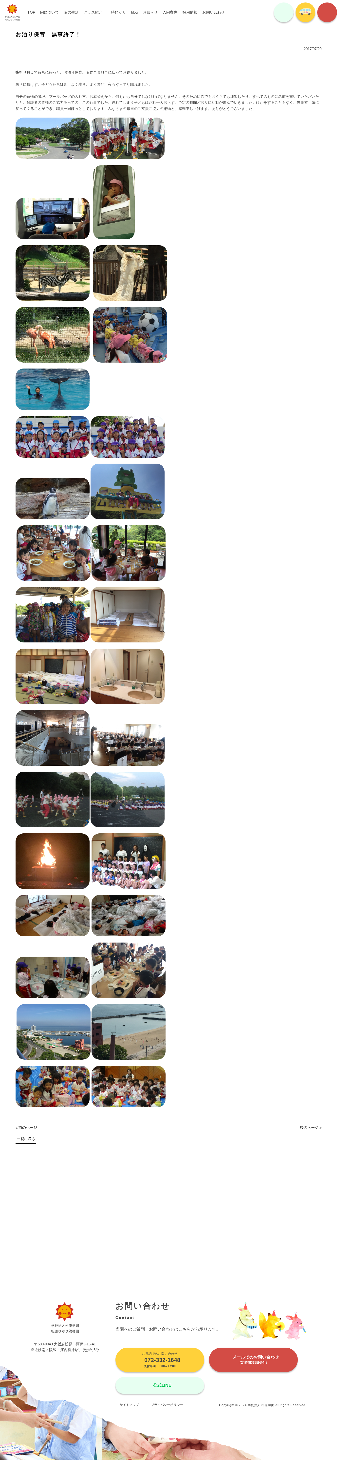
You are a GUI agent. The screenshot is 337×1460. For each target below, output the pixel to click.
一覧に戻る (26, 1139)
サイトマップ (129, 1405)
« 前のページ (26, 1127)
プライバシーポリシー (167, 1405)
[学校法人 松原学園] (12, 12)
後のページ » (310, 1127)
